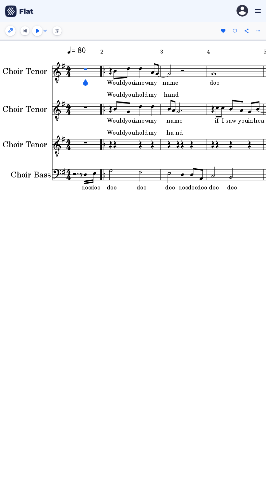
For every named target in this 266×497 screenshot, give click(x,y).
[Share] (246, 30)
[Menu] (257, 11)
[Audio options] (45, 31)
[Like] (223, 31)
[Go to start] (25, 30)
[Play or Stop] (37, 31)
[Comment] (235, 31)
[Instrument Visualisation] (57, 30)
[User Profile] (242, 11)
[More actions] (258, 30)
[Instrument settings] (10, 31)
